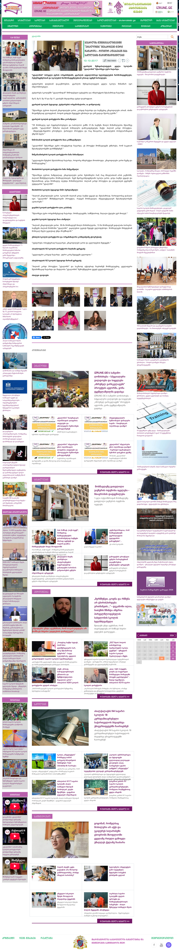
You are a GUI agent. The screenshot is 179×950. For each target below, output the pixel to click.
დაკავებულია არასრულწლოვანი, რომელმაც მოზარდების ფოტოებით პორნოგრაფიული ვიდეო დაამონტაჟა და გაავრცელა (15, 436)
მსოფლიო (146, 20)
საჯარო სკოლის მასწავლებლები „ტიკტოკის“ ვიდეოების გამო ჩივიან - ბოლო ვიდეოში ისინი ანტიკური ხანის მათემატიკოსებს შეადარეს (155, 210)
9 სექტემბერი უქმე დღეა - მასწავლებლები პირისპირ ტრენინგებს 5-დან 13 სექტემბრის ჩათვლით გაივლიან (154, 433)
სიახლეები (24, 20)
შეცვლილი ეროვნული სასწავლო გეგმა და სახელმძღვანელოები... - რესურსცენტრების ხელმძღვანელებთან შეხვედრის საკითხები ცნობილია (12, 402)
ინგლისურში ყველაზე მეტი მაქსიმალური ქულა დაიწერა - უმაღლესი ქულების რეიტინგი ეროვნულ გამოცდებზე (156, 564)
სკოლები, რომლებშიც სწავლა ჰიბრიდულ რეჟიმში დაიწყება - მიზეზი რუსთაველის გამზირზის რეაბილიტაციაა (156, 173)
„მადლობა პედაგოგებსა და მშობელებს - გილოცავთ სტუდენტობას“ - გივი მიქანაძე (14, 180)
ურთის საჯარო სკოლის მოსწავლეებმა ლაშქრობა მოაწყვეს (13, 724)
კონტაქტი (8, 937)
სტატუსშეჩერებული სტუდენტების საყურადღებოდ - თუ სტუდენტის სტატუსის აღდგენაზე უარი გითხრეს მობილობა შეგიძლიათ (156, 533)
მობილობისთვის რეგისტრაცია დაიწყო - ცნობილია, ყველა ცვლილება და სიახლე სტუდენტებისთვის (152, 395)
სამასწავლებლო (59, 20)
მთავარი (9, 20)
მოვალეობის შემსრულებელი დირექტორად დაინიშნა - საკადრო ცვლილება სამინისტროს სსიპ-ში (154, 289)
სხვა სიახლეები (165, 20)
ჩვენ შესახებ (27, 937)
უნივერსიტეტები (82, 20)
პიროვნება (35, 26)
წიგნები (145, 26)
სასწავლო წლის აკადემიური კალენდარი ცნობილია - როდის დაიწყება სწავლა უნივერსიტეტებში (153, 362)
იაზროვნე (106, 26)
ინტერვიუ (58, 26)
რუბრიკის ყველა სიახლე (114, 472)
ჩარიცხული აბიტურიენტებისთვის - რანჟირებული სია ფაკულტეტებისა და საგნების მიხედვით (14, 218)
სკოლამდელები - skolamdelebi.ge (116, 20)
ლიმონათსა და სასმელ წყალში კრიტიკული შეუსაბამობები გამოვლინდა (15, 373)
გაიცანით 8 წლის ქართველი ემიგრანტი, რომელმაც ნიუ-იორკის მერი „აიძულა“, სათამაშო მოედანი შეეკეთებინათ (156, 249)
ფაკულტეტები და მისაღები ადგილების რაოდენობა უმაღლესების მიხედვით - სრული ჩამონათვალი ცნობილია (13, 599)
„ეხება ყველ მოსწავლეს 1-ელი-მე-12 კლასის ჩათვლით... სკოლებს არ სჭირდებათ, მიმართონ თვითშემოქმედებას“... (15, 314)
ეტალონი (12, 26)
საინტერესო (82, 26)
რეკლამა (47, 937)
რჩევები (126, 26)
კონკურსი (166, 26)
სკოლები (40, 20)
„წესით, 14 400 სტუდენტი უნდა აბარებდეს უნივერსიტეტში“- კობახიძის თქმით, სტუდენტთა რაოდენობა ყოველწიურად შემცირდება (14, 535)
